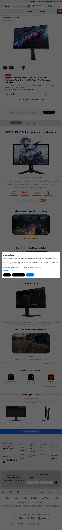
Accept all (30, 275)
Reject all (7, 275)
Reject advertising (18, 275)
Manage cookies (8, 270)
